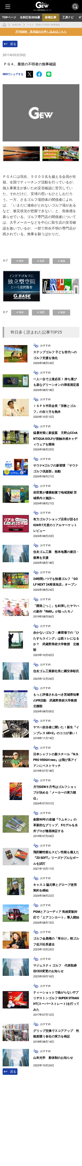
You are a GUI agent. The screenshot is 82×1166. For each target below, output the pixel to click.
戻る (13, 44)
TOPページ (9, 17)
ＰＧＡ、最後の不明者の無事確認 (43, 24)
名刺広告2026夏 (30, 17)
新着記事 (16, 24)
